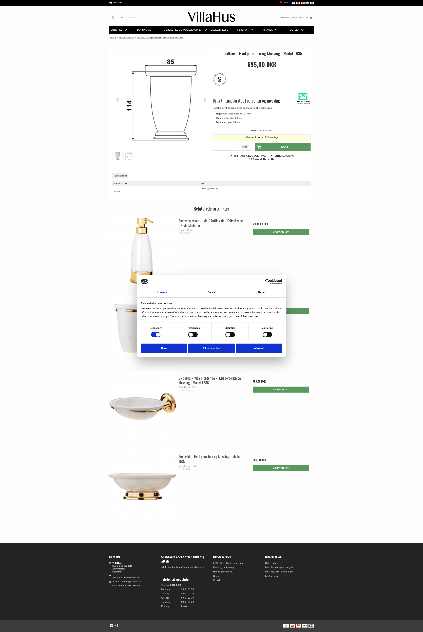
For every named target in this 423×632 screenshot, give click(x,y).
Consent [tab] (162, 292)
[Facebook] (111, 625)
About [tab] (261, 292)
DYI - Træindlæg (273, 563)
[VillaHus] (211, 17)
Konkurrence (272, 576)
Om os (216, 576)
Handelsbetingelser (223, 571)
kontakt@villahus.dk (130, 581)
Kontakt (217, 580)
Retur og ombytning (223, 567)
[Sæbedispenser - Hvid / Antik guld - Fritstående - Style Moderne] (142, 249)
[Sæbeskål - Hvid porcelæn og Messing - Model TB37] (142, 485)
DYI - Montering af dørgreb (279, 567)
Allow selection (211, 348)
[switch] (193, 334)
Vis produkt (281, 232)
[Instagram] (116, 625)
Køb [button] (284, 147)
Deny (164, 348)
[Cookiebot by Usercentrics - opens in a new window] (267, 281)
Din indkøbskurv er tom (294, 18)
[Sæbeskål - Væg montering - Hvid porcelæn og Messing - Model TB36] (142, 406)
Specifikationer (120, 176)
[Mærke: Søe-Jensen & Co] (221, 81)
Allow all (259, 348)
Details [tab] (212, 292)
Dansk (285, 2)
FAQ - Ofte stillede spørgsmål (228, 563)
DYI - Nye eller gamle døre (279, 571)
